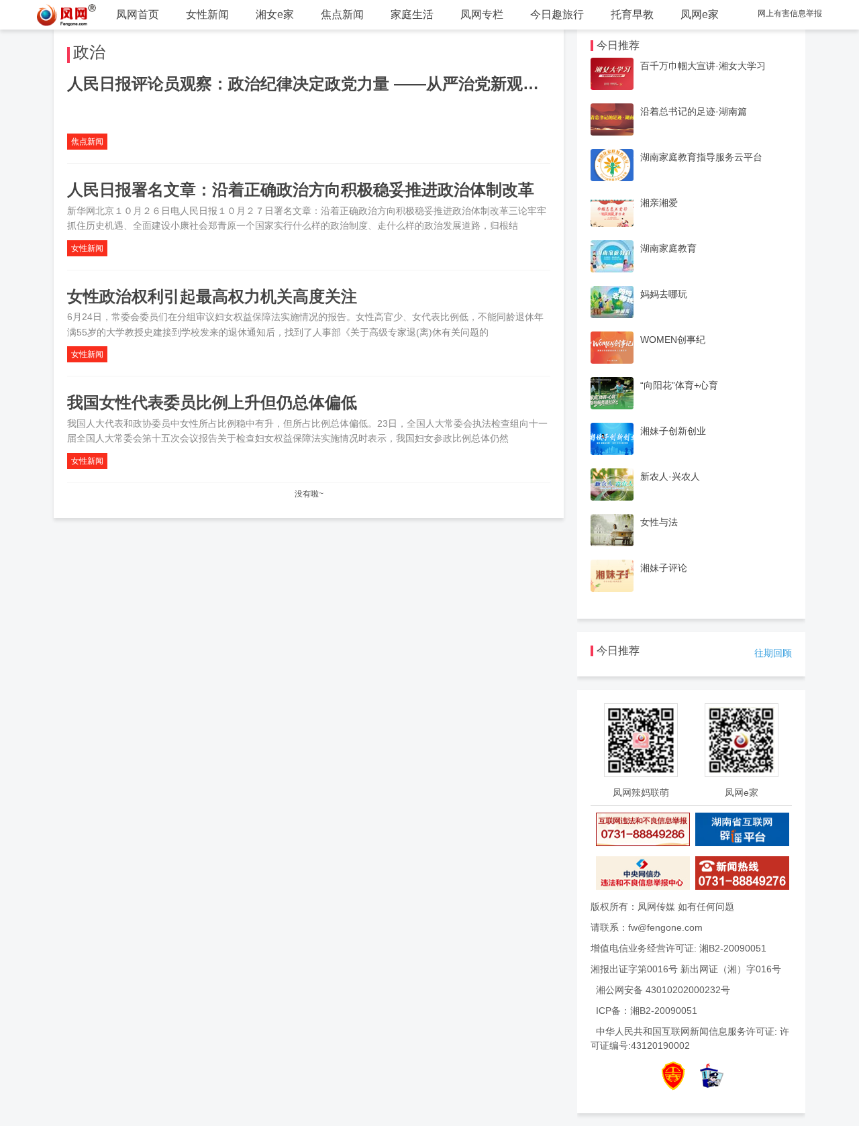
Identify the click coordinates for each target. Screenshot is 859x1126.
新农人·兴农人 (670, 476)
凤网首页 (137, 14)
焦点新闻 (342, 14)
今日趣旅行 (557, 14)
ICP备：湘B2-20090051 (646, 1010)
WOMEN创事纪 (672, 339)
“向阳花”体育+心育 (679, 385)
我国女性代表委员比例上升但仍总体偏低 (212, 402)
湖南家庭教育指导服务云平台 (701, 157)
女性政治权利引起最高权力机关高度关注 (212, 296)
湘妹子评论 (663, 567)
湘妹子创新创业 (673, 430)
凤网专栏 (481, 14)
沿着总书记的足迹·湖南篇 (693, 111)
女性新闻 (207, 14)
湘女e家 (275, 14)
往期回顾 (773, 653)
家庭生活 (412, 14)
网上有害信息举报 (790, 13)
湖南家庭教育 (668, 248)
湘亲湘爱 (659, 202)
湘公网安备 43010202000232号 (663, 989)
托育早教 (632, 14)
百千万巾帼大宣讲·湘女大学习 (703, 65)
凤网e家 (699, 14)
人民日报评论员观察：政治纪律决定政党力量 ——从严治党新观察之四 (319, 83)
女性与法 (659, 522)
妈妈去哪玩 (663, 294)
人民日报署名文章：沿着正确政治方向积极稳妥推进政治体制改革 (300, 190)
